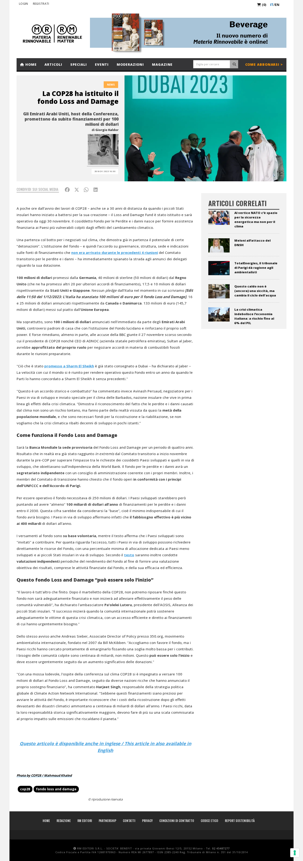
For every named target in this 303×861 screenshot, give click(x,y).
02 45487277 (221, 848)
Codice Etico (209, 820)
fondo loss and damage (56, 789)
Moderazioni (130, 64)
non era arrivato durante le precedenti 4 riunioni (114, 252)
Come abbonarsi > (264, 64)
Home (30, 64)
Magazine (162, 64)
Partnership (107, 820)
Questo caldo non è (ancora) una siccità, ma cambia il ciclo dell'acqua (255, 290)
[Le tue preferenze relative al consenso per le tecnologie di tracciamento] (294, 852)
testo (129, 554)
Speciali (78, 64)
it (271, 4)
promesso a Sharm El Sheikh (69, 366)
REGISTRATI (41, 4)
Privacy (147, 820)
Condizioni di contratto (176, 820)
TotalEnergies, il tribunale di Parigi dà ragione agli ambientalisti (255, 267)
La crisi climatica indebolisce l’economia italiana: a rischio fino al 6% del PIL (254, 316)
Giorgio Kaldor (107, 130)
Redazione (64, 820)
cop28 (25, 789)
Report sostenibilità (240, 820)
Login (23, 4)
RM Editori (84, 820)
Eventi (102, 64)
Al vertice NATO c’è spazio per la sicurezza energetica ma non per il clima (255, 219)
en (277, 4)
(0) (263, 4)
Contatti (129, 820)
